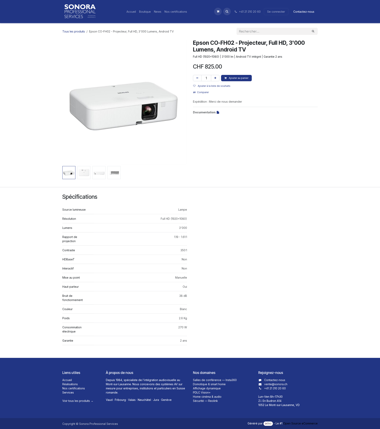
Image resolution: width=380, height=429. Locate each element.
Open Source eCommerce (300, 423)
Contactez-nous (303, 11)
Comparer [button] (203, 92)
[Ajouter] (215, 78)
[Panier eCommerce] (218, 11)
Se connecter (276, 11)
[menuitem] (131, 11)
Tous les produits (73, 31)
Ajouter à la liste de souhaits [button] (213, 85)
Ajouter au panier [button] (238, 77)
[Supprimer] (197, 78)
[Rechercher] (313, 31)
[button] (227, 11)
